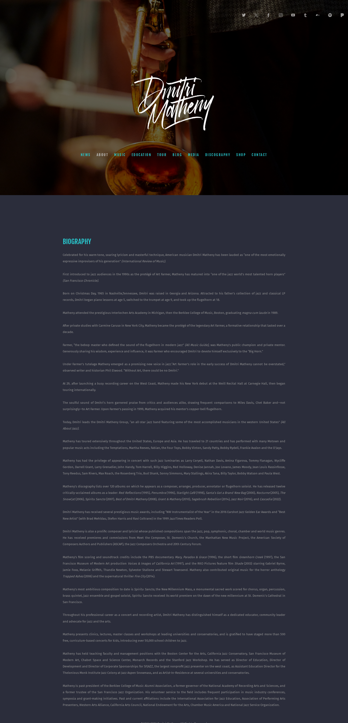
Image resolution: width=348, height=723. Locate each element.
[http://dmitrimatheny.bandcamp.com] (318, 15)
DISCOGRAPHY (218, 154)
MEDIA (193, 154)
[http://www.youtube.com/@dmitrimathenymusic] (293, 15)
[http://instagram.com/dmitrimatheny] (281, 15)
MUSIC (120, 154)
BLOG (177, 154)
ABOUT (102, 154)
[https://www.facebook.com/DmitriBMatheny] (268, 15)
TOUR (162, 154)
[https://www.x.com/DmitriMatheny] (256, 15)
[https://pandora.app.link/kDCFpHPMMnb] (342, 15)
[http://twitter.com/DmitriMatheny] (244, 15)
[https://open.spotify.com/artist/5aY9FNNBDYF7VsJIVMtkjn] (330, 15)
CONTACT (259, 154)
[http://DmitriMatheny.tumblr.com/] (305, 15)
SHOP (241, 154)
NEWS (86, 154)
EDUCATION (142, 154)
